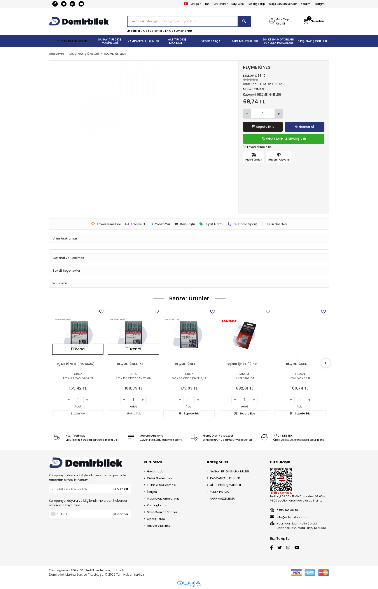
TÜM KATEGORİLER (74, 41)
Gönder (122, 489)
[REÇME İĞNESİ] (189, 334)
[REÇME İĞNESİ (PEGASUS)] (77, 334)
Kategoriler (217, 462)
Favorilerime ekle (259, 147)
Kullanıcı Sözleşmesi (161, 485)
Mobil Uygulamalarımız (163, 498)
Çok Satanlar (152, 31)
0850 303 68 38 (287, 510)
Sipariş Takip (256, 4)
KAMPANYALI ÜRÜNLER (225, 478)
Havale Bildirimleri (159, 526)
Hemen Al (306, 126)
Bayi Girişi (237, 4)
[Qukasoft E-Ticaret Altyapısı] (189, 584)
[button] (313, 21)
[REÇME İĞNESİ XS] (133, 334)
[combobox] (54, 514)
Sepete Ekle (265, 126)
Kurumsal (153, 462)
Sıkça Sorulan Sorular (283, 4)
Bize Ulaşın (280, 462)
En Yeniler (133, 31)
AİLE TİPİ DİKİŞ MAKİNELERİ (227, 485)
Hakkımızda (155, 471)
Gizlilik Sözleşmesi (160, 478)
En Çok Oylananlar (178, 31)
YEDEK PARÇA (219, 492)
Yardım (305, 4)
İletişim (320, 4)
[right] (326, 363)
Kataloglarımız (157, 505)
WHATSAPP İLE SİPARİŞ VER (286, 138)
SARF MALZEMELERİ (222, 498)
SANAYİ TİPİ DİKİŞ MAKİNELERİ (229, 471)
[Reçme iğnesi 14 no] (244, 334)
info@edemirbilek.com (293, 517)
